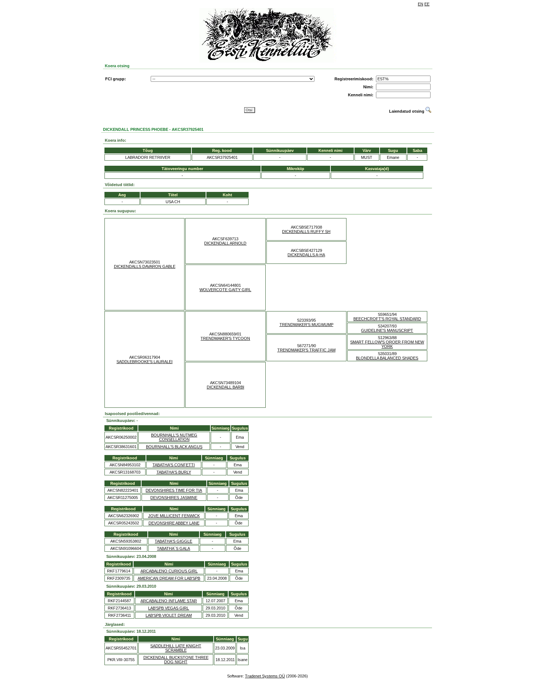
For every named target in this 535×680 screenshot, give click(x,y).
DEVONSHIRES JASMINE (173, 497)
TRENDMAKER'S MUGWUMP (306, 324)
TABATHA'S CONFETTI (173, 465)
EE (426, 4)
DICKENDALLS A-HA (306, 255)
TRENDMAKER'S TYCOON (225, 338)
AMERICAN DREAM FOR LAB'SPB (169, 578)
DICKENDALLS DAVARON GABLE (144, 266)
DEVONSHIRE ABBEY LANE (173, 523)
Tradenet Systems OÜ (265, 676)
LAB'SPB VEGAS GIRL (168, 608)
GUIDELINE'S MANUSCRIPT (387, 330)
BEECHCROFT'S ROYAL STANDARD (387, 319)
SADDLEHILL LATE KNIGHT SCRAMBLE (175, 648)
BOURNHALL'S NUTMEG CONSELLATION (174, 437)
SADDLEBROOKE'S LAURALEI (144, 361)
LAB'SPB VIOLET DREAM (169, 615)
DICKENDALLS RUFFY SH (306, 231)
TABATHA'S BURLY (173, 472)
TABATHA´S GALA (173, 548)
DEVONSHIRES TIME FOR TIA (174, 490)
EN (420, 4)
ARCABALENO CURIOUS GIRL (169, 571)
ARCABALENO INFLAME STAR (168, 601)
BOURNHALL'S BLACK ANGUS (174, 446)
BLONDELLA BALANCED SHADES (387, 358)
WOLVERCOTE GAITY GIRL (225, 289)
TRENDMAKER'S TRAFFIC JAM (306, 350)
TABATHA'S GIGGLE (173, 541)
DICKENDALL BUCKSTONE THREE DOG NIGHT (176, 659)
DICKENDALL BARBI (225, 387)
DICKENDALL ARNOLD (225, 243)
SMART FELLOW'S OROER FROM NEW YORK (387, 344)
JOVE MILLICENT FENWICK (174, 516)
